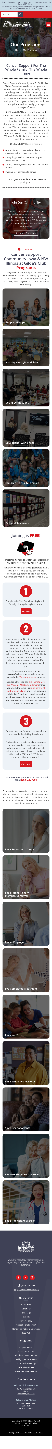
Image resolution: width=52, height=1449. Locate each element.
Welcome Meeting (27, 677)
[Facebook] (18, 1277)
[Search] (20, 14)
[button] (48, 24)
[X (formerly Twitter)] (25, 1277)
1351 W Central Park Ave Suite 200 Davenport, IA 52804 (26, 1391)
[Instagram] (32, 1277)
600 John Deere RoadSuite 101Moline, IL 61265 (26, 1405)
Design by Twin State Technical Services (26, 1432)
